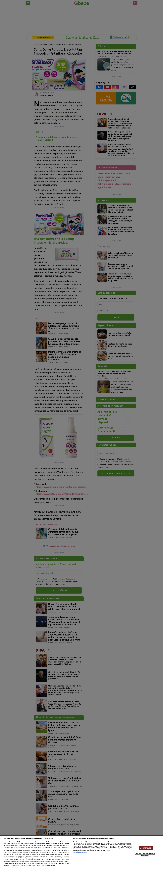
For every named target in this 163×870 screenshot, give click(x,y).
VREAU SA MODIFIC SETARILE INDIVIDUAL (145, 854)
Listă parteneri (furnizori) (80, 852)
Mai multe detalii (63, 847)
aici (26, 859)
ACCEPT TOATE (145, 848)
